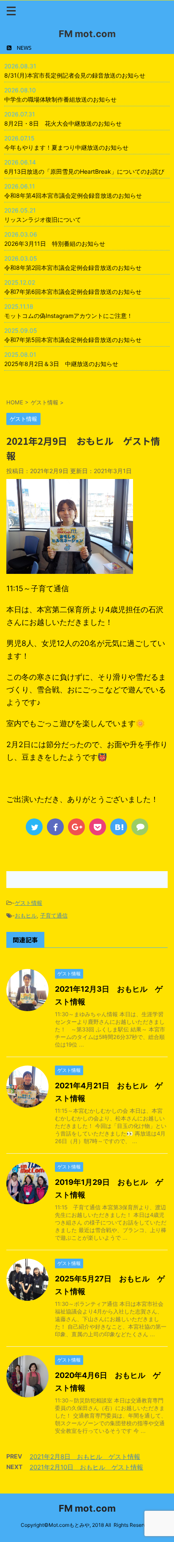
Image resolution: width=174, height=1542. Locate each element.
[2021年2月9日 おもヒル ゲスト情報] (118, 826)
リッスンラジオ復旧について (42, 219)
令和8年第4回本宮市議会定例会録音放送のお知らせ (73, 195)
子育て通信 (54, 915)
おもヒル (26, 915)
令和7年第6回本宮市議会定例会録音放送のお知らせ (72, 291)
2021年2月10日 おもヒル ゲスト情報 (86, 1467)
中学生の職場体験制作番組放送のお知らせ (60, 99)
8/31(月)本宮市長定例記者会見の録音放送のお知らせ (74, 75)
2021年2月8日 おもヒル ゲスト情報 (85, 1457)
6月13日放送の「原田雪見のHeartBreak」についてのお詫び (84, 171)
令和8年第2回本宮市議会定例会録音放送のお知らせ (72, 267)
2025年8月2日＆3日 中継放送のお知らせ (61, 363)
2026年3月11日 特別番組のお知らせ (54, 243)
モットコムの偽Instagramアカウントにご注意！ (68, 315)
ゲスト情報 (28, 902)
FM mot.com (87, 33)
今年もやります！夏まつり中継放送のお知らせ (66, 147)
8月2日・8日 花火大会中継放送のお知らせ (63, 123)
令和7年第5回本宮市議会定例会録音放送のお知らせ (72, 339)
